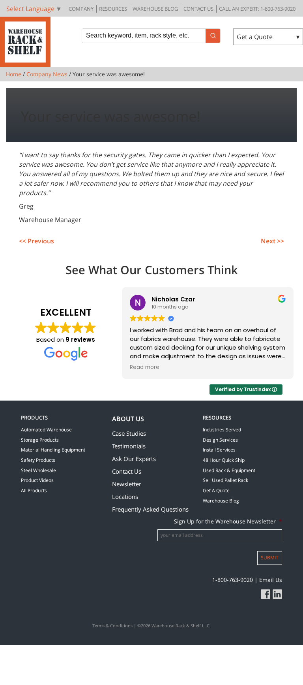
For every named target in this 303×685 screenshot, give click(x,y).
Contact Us (198, 8)
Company (81, 8)
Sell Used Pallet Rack (225, 480)
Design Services (220, 440)
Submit (270, 557)
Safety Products (38, 460)
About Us (128, 418)
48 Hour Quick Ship (224, 460)
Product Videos (37, 480)
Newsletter (126, 484)
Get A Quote (216, 490)
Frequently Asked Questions (150, 509)
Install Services (219, 450)
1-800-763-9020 (232, 579)
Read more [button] (144, 367)
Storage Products (40, 440)
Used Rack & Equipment (229, 470)
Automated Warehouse (46, 430)
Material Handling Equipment (53, 450)
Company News (46, 74)
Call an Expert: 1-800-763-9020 (257, 8)
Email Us (270, 579)
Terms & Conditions (112, 626)
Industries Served (222, 430)
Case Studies (129, 433)
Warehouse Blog (155, 8)
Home (13, 74)
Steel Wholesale (38, 470)
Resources (113, 8)
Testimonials (129, 446)
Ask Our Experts (134, 459)
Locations (125, 497)
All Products (34, 490)
